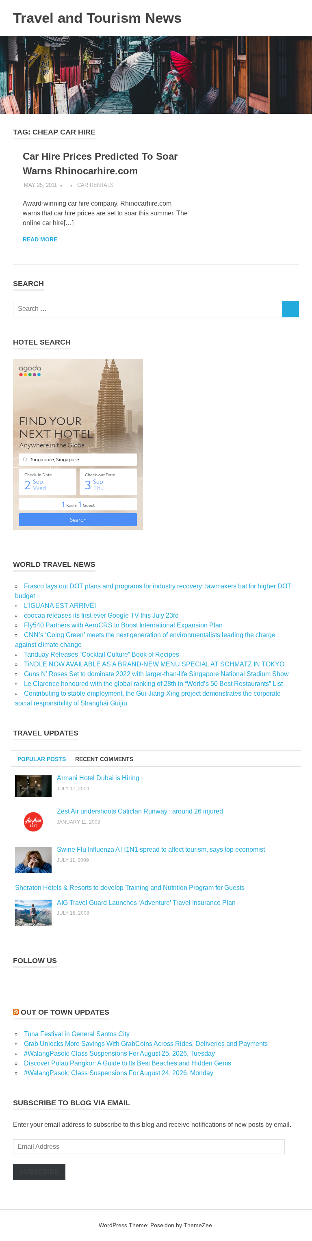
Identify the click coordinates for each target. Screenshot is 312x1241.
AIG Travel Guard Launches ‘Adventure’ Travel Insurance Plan (146, 902)
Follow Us (35, 961)
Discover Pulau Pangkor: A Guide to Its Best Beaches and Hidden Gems (127, 1063)
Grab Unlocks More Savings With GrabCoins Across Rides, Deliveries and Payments (146, 1043)
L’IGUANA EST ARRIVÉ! (60, 605)
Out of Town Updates (65, 1012)
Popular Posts (41, 759)
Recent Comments (104, 759)
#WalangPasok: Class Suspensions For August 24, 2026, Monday (118, 1073)
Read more (40, 239)
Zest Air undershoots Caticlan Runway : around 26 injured (140, 811)
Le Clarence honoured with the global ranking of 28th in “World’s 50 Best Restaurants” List (153, 683)
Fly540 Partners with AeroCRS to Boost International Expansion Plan (123, 625)
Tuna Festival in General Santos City (77, 1034)
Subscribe (39, 1171)
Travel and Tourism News (97, 18)
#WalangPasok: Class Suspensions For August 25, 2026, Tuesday (119, 1053)
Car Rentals (95, 185)
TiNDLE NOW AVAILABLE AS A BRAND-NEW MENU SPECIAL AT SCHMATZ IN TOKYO (154, 664)
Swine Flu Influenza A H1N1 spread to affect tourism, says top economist (161, 849)
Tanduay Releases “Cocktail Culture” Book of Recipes (101, 654)
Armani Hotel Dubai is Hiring (98, 778)
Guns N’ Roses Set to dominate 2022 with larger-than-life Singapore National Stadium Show (156, 673)
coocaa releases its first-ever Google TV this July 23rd (101, 615)
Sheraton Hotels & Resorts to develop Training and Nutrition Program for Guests (130, 887)
